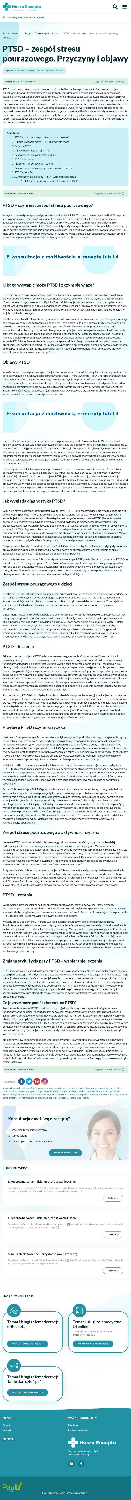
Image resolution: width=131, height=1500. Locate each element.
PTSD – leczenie (23, 159)
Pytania (6, 1425)
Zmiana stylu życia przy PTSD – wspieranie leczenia (46, 176)
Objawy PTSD (22, 146)
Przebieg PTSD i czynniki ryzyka (33, 163)
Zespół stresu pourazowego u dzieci (35, 154)
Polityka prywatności (78, 1430)
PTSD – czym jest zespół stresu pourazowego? (41, 137)
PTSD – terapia (23, 172)
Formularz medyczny (65, 1153)
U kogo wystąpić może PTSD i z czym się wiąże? (42, 141)
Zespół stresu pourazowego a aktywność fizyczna (43, 168)
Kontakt (7, 1430)
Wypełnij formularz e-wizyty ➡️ (109, 81)
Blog (27, 33)
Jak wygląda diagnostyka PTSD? (33, 150)
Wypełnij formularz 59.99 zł (26, 1344)
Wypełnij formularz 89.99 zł (92, 1344)
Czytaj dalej (113, 1198)
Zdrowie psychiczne (46, 33)
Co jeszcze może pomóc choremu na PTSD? (52, 180)
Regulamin (73, 1425)
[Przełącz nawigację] (124, 7)
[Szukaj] (115, 7)
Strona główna (11, 33)
